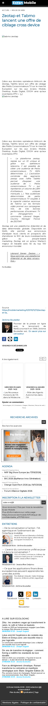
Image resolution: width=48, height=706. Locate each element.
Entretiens (18, 405)
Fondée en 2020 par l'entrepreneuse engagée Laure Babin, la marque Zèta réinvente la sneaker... (23, 628)
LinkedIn (37, 598)
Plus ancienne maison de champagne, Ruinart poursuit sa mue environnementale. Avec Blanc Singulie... (23, 674)
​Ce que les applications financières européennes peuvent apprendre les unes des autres (23, 571)
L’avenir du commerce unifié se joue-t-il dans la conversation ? (24, 550)
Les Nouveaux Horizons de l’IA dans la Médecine (11, 394)
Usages (25, 405)
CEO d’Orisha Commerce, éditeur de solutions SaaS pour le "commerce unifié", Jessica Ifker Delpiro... (29, 556)
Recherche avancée (12, 426)
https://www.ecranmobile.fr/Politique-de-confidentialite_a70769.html (22, 516)
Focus (24, 408)
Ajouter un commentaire (13, 402)
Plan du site (14, 692)
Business (31, 405)
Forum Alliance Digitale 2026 (18, 491)
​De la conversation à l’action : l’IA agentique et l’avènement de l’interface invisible (21, 530)
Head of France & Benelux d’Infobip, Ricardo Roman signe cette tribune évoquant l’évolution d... (29, 537)
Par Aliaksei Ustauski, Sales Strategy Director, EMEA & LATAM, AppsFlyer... (29, 577)
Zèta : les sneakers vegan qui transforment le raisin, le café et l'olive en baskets (23, 623)
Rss (27, 598)
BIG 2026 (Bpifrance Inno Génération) (22, 478)
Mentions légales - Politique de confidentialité (24, 702)
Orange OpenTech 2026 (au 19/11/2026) (23, 485)
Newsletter (24, 607)
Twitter (21, 598)
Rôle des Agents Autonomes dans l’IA (34, 394)
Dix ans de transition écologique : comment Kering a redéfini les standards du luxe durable (22, 653)
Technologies (7, 405)
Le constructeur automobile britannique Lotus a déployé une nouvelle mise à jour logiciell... (22, 644)
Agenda (7, 466)
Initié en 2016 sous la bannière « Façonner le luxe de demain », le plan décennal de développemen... (21, 659)
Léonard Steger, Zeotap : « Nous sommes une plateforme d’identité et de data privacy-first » (25, 257)
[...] (21, 94)
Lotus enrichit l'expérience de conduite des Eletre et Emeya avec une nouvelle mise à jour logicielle (22, 638)
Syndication (28, 692)
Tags (36, 692)
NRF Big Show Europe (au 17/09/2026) (22, 472)
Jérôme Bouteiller (11, 320)
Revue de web (18, 10)
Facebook (12, 598)
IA (13, 405)
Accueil (5, 10)
